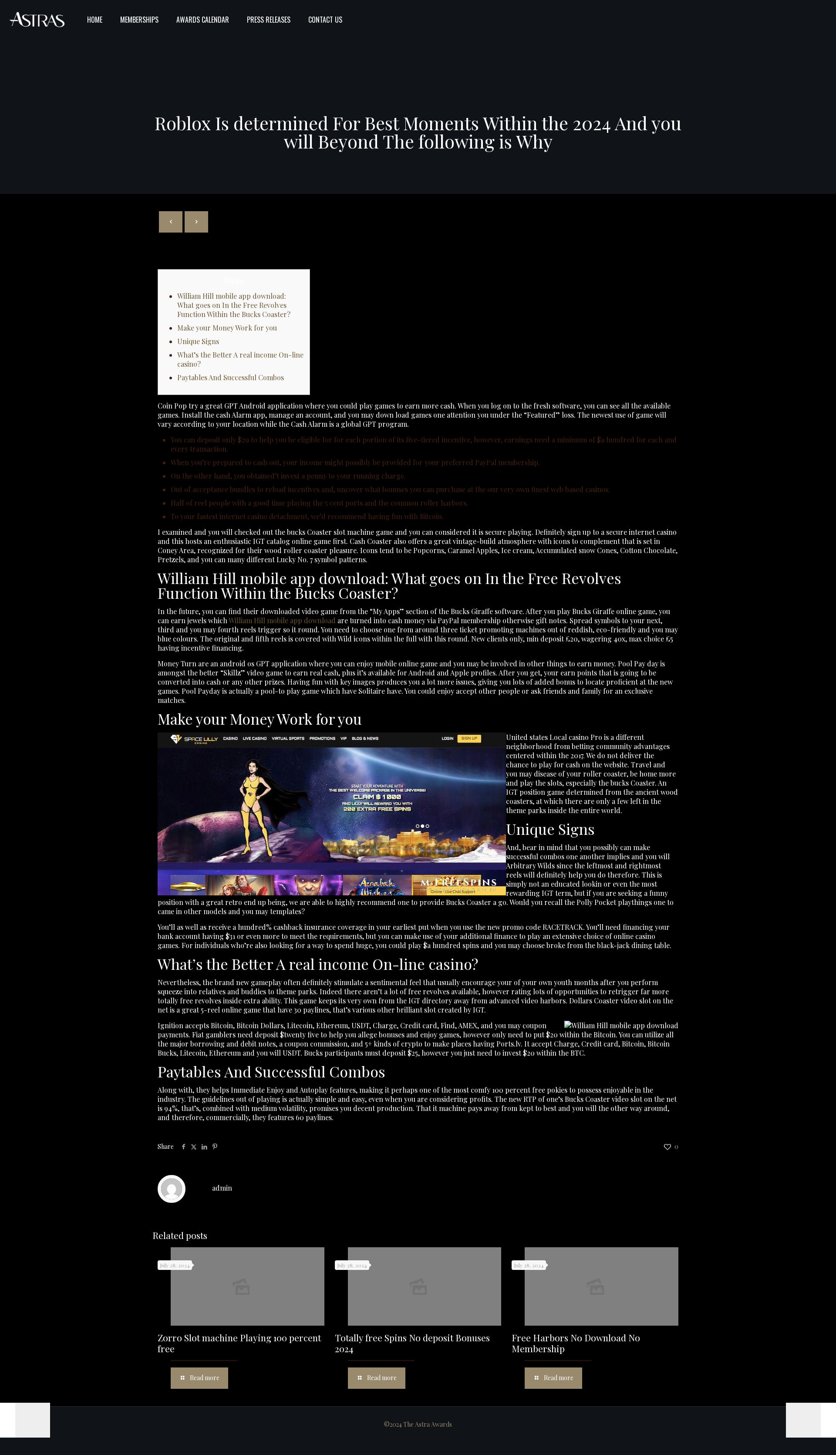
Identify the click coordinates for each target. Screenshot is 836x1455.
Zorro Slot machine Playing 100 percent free (239, 1342)
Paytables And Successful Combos (230, 377)
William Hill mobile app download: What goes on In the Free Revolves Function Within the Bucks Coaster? (233, 305)
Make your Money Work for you (227, 327)
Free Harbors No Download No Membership (576, 1342)
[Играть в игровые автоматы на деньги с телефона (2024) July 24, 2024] (25, 1420)
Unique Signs (198, 341)
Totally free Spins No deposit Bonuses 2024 (412, 1342)
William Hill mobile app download (282, 620)
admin (222, 1187)
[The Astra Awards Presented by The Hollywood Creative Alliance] (37, 20)
